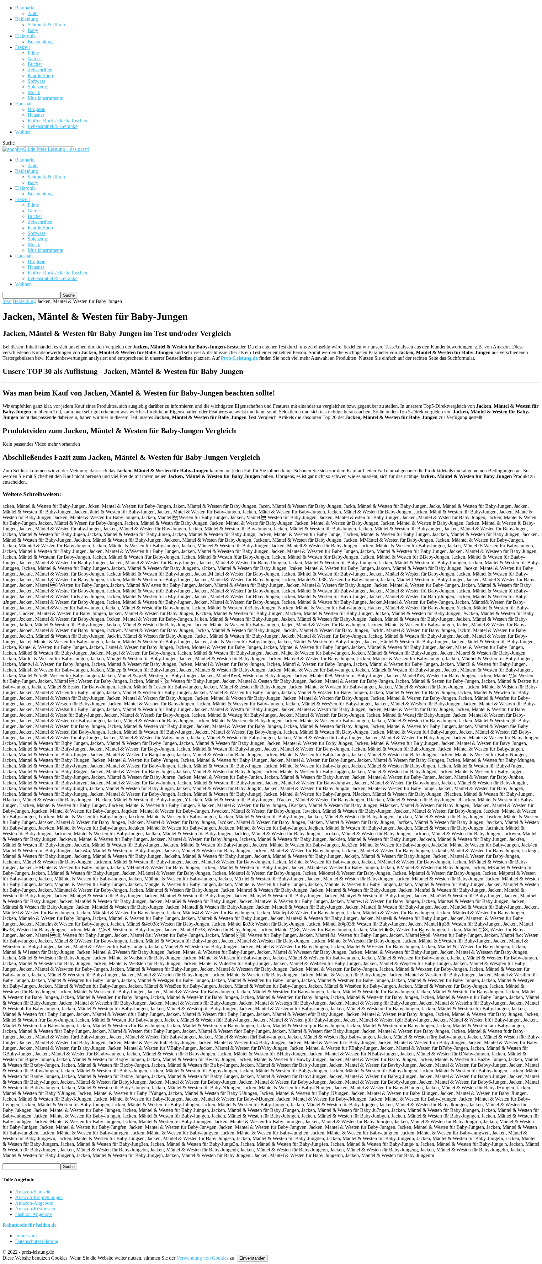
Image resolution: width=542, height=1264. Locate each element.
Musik (34, 92)
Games (34, 58)
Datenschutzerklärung (36, 1241)
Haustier (36, 115)
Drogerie (36, 109)
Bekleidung (26, 19)
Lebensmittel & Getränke (52, 126)
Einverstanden (252, 1258)
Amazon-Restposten (35, 1208)
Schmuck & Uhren (46, 24)
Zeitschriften (40, 69)
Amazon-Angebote (34, 1203)
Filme (33, 53)
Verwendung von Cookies (202, 1258)
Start (7, 301)
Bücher (35, 64)
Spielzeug (37, 86)
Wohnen (23, 132)
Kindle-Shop (40, 75)
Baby (33, 30)
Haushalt (24, 103)
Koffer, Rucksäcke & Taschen (57, 120)
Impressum (26, 1235)
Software (36, 81)
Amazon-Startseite (33, 1191)
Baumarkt (25, 7)
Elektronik (25, 36)
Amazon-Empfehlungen (39, 1197)
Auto (33, 13)
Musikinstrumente (45, 98)
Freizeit (22, 47)
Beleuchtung (40, 41)
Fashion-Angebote (33, 1214)
